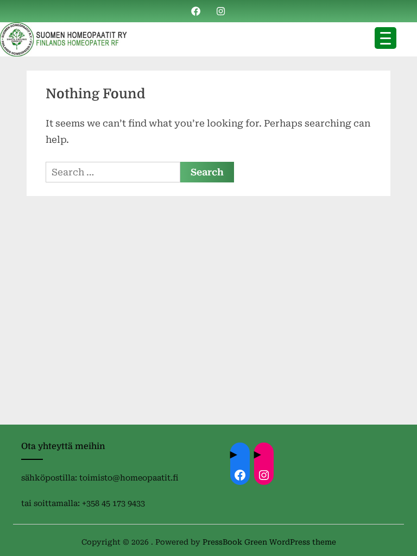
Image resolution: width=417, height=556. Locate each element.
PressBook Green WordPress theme (269, 542)
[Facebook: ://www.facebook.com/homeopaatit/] (240, 475)
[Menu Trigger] (385, 38)
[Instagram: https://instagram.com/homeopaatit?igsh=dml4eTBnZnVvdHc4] (264, 475)
